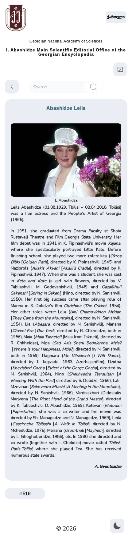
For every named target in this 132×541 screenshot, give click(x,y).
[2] (93, 87)
